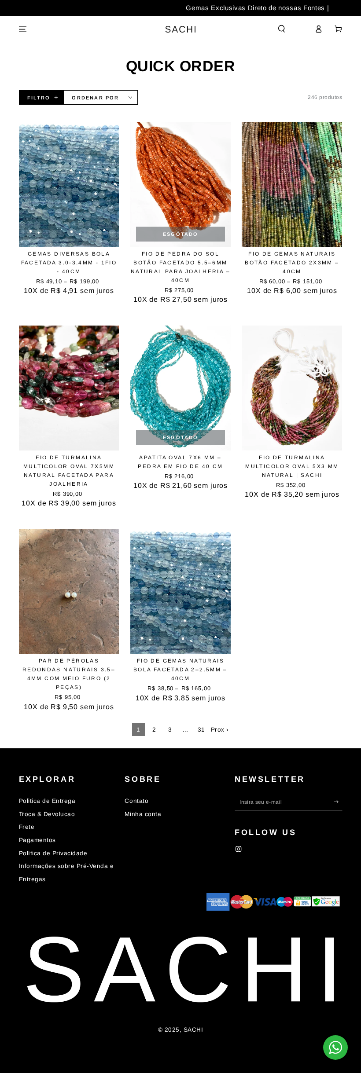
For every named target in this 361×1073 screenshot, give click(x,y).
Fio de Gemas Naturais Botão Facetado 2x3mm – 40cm (292, 263)
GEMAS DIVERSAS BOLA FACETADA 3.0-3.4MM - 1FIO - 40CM (69, 263)
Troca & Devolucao (47, 814)
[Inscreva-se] (338, 802)
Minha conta (143, 814)
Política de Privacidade (53, 853)
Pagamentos (37, 840)
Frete (27, 827)
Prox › (220, 729)
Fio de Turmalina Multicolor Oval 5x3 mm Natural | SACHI (292, 466)
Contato (136, 801)
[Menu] (23, 29)
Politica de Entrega (47, 801)
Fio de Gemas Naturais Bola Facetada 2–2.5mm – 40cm (180, 669)
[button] (281, 29)
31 (201, 729)
